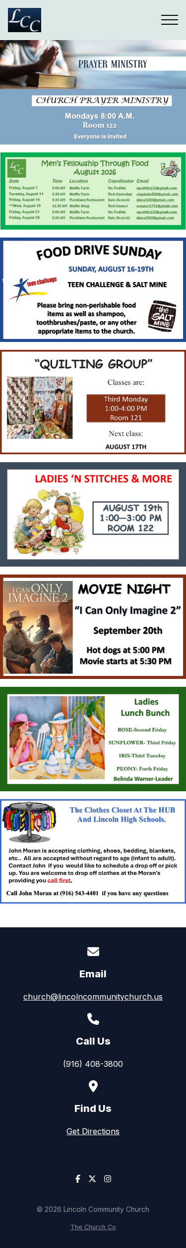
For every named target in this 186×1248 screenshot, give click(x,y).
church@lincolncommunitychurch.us (93, 997)
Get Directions (93, 1131)
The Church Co (93, 1227)
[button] (169, 19)
